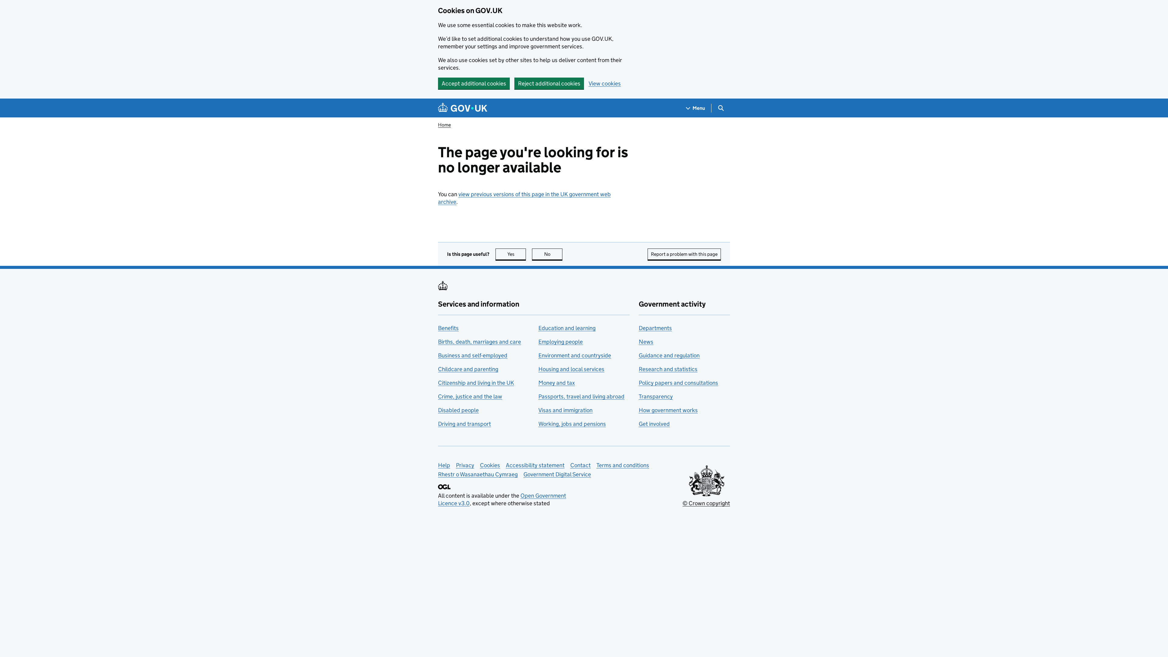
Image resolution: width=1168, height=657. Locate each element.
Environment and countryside (574, 355)
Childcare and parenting (468, 369)
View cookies (605, 83)
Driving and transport (464, 423)
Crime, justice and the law (470, 396)
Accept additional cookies (474, 83)
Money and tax (556, 382)
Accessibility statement (535, 465)
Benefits (448, 328)
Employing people (560, 341)
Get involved (654, 423)
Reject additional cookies (549, 83)
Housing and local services (571, 369)
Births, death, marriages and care (479, 341)
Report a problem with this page (684, 254)
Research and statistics (668, 369)
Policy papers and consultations (678, 382)
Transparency (656, 396)
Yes (516, 254)
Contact (580, 465)
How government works (668, 410)
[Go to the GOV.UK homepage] (462, 108)
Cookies (490, 465)
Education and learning (567, 328)
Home (444, 125)
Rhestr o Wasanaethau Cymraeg (478, 474)
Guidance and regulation (669, 355)
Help (444, 465)
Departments (655, 328)
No (553, 254)
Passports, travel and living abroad (581, 396)
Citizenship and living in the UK (476, 382)
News (646, 341)
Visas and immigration (565, 410)
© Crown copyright (706, 503)
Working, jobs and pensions (572, 423)
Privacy (465, 465)
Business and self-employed (472, 355)
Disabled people (458, 410)
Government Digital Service (557, 474)
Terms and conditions (622, 465)
